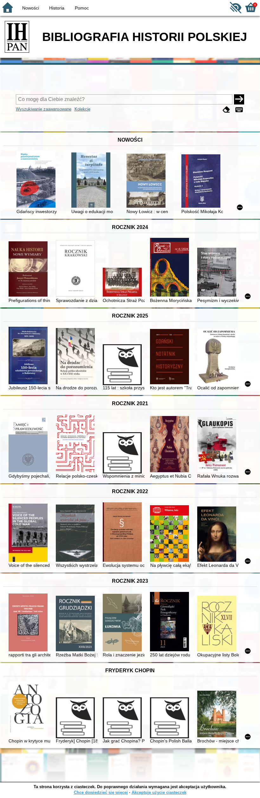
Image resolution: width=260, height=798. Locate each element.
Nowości (30, 7)
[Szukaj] (239, 99)
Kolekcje (82, 109)
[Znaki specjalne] (239, 110)
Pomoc (82, 7)
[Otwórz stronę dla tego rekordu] (37, 180)
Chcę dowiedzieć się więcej (101, 792)
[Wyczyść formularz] (226, 110)
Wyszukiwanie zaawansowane (43, 109)
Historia (56, 7)
